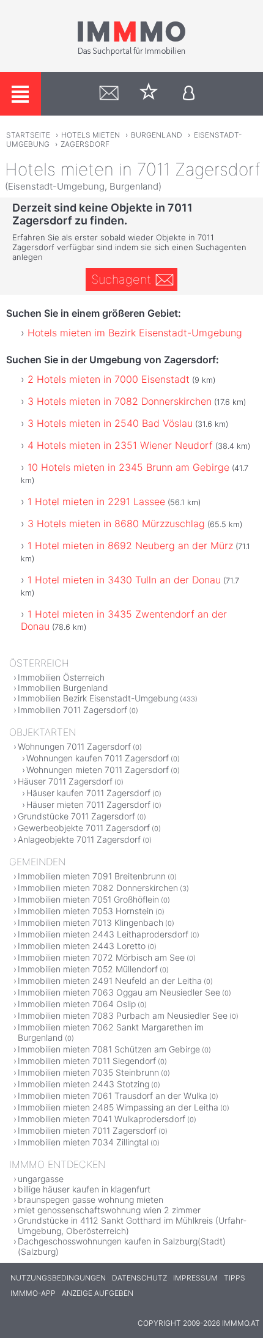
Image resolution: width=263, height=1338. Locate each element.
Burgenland (156, 134)
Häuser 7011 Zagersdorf (65, 781)
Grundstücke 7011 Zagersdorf (76, 816)
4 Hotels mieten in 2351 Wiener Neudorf (120, 445)
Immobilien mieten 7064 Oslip (77, 1004)
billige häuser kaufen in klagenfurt (84, 1189)
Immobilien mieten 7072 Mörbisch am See (101, 957)
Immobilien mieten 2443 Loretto (82, 946)
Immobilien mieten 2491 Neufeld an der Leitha (110, 980)
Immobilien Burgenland (63, 687)
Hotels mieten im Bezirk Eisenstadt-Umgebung (135, 333)
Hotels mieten (90, 134)
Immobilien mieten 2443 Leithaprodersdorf (103, 934)
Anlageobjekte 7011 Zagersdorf (79, 839)
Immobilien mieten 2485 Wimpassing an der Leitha (118, 1107)
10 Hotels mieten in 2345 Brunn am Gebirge (128, 467)
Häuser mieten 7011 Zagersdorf (88, 804)
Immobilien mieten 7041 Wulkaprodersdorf (101, 1119)
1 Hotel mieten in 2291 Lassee (96, 501)
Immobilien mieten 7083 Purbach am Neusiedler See (123, 1015)
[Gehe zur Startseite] (131, 53)
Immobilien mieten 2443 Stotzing (83, 1084)
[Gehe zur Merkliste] (149, 94)
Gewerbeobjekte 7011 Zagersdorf (84, 827)
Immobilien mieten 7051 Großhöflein (88, 899)
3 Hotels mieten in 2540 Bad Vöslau (110, 423)
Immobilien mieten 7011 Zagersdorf (87, 1130)
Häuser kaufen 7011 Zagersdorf (88, 793)
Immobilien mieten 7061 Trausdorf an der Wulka (112, 1095)
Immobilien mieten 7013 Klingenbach (90, 922)
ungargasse (41, 1179)
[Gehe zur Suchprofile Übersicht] (109, 94)
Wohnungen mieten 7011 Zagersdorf (97, 769)
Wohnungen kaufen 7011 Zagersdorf (97, 758)
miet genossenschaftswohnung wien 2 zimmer (109, 1210)
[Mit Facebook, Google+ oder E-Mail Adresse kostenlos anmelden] (189, 94)
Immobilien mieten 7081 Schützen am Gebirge (109, 1049)
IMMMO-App (33, 1293)
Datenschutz (139, 1277)
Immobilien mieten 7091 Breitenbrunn (92, 876)
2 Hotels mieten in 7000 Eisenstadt (109, 379)
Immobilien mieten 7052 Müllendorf (88, 969)
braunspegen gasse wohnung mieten (90, 1199)
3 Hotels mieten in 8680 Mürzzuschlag (116, 523)
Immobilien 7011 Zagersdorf (72, 709)
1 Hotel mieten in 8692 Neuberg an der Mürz (130, 545)
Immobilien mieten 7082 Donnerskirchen (98, 887)
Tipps (234, 1277)
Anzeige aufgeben (97, 1293)
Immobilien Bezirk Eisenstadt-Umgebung (98, 698)
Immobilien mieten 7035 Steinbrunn (88, 1072)
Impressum (195, 1277)
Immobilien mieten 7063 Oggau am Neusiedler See (119, 992)
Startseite (28, 134)
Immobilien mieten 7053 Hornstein (86, 911)
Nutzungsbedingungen (58, 1277)
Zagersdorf (85, 144)
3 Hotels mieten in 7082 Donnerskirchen (120, 401)
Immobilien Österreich (61, 677)
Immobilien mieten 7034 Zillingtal (83, 1142)
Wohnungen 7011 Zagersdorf (74, 746)
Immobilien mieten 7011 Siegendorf (87, 1060)
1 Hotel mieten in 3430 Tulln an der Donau (124, 580)
